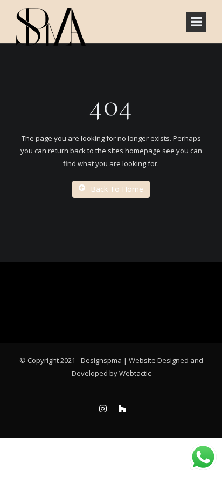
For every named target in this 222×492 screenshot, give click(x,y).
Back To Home (117, 189)
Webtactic (135, 373)
